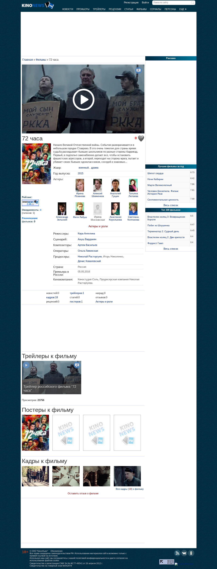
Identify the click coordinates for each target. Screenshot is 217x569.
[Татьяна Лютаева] (133, 185)
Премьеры (83, 9)
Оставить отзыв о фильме (83, 493)
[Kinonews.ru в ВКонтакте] (184, 553)
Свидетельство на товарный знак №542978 (51, 566)
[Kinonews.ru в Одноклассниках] (191, 553)
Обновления (57, 551)
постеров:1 (76, 301)
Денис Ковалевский (89, 261)
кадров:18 (52, 297)
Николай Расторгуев (90, 256)
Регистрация (131, 2)
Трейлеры (99, 9)
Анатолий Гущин (115, 194)
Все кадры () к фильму (130, 489)
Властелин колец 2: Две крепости (166, 237)
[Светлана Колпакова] (133, 209)
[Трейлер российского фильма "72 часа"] (51, 378)
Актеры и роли (98, 226)
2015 (80, 173)
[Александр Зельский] (62, 209)
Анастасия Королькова (115, 218)
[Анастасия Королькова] (115, 209)
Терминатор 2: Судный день (163, 231)
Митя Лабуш (80, 217)
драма (94, 167)
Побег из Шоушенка (158, 225)
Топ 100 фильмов (170, 210)
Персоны (170, 9)
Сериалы (155, 9)
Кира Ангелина (86, 233)
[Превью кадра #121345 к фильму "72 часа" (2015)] (35, 476)
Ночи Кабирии (155, 179)
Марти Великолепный (159, 185)
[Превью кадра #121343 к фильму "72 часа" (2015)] (96, 476)
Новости (67, 9)
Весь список (171, 205)
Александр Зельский (62, 218)
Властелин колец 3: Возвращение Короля (166, 218)
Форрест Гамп (155, 243)
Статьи (128, 9)
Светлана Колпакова (133, 218)
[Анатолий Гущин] (115, 185)
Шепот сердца (155, 173)
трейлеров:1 (77, 293)
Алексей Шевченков (98, 194)
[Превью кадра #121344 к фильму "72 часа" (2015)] (66, 476)
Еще (182, 9)
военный (84, 167)
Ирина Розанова (80, 194)
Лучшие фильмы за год (171, 166)
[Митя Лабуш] (80, 209)
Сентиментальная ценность (163, 199)
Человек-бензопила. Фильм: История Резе (163, 192)
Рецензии (115, 9)
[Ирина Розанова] (80, 185)
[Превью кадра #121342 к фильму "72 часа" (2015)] (127, 476)
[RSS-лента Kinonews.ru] (177, 553)
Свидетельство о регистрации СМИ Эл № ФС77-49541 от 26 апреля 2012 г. (66, 563)
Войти (145, 2)
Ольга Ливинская (88, 250)
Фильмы (141, 9)
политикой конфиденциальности (92, 558)
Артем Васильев (87, 245)
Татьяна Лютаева (133, 194)
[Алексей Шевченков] (97, 185)
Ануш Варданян (87, 239)
